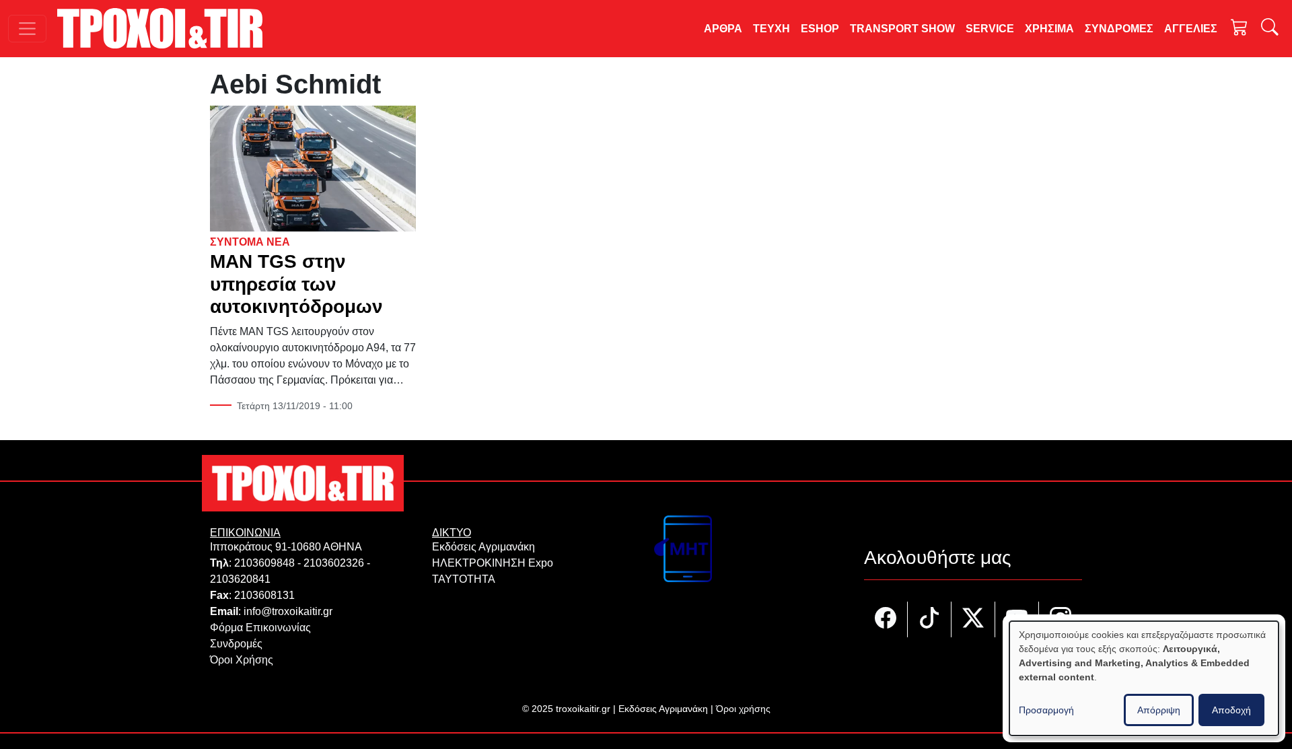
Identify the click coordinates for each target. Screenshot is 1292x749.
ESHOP (820, 28)
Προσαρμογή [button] (1046, 710)
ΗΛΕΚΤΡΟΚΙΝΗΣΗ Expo (492, 563)
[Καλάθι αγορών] (1239, 28)
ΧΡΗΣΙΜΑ (1049, 28)
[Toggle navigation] (27, 28)
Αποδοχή (1231, 710)
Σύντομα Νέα (250, 242)
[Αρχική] (165, 28)
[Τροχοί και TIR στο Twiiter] (973, 619)
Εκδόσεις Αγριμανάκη (483, 546)
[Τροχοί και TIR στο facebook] (886, 619)
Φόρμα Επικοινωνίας (260, 627)
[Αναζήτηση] (1270, 28)
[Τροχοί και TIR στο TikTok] (930, 619)
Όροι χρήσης (743, 708)
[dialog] (1144, 678)
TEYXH (771, 28)
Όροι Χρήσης (241, 660)
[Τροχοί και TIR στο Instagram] (1060, 619)
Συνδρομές (236, 643)
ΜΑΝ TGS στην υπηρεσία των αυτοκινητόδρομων (296, 284)
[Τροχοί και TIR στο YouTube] (1017, 619)
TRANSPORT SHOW (902, 28)
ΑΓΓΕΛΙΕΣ (1190, 28)
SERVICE (990, 28)
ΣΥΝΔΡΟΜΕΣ (1119, 28)
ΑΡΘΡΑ (723, 28)
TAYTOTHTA (463, 579)
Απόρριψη (1158, 710)
